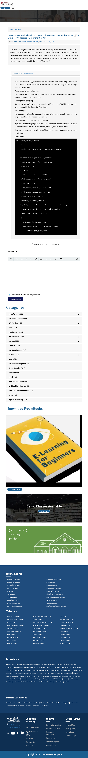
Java (13, 359)
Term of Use (70, 725)
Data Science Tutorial (14, 631)
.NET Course (11, 594)
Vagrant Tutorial (65, 640)
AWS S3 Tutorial (12, 643)
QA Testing (42, 703)
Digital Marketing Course (55, 594)
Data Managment (63, 703)
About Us (29, 745)
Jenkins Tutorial (65, 634)
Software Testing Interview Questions (24, 667)
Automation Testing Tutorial (42, 622)
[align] (21, 259)
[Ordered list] (50, 259)
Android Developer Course (56, 597)
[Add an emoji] (61, 259)
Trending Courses (33, 727)
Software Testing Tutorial (15, 619)
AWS (13, 327)
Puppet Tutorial (65, 625)
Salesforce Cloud (23, 703)
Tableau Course (52, 603)
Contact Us (30, 742)
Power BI (14, 372)
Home (11, 29)
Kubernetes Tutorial (40, 631)
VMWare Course (52, 600)
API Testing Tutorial (66, 622)
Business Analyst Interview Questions (17, 664)
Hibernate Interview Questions (22, 670)
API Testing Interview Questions (46, 673)
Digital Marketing (18, 399)
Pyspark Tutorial (38, 643)
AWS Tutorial (11, 634)
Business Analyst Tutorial (15, 625)
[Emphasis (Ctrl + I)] (31, 259)
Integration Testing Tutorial (69, 628)
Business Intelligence (19, 363)
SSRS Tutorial (11, 640)
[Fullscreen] (77, 259)
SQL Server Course (13, 582)
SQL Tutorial (11, 622)
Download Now (15, 489)
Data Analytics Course (54, 591)
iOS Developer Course (14, 606)
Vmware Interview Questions (58, 670)
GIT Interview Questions (62, 682)
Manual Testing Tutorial (41, 625)
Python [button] (44, 355)
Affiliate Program (52, 741)
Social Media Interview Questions (16, 679)
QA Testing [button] (44, 323)
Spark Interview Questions (40, 670)
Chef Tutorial (64, 631)
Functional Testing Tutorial (42, 616)
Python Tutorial (38, 640)
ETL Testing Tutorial (39, 637)
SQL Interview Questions (44, 667)
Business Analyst (18, 318)
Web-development (18, 381)
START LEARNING (18, 530)
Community (50, 738)
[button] (75, 36)
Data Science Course (54, 588)
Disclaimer (70, 732)
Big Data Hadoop (17, 350)
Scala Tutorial (37, 634)
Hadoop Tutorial (12, 637)
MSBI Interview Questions (60, 679)
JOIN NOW (44, 511)
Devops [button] (44, 341)
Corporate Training (53, 725)
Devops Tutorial (12, 628)
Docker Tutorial (65, 643)
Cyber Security (17, 368)
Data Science (74, 703)
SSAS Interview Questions (64, 673)
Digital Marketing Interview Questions (25, 673)
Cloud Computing (11, 703)
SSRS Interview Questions (50, 676)
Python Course (12, 597)
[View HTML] (11, 259)
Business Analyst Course (55, 579)
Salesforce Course (13, 579)
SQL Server (16, 332)
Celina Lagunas (28, 73)
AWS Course (51, 582)
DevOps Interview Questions (37, 664)
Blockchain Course (13, 600)
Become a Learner (53, 728)
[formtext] (16, 259)
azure (13, 395)
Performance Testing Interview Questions (40, 679)
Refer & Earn (51, 745)
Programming (36, 706)
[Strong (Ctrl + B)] (27, 259)
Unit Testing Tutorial (66, 619)
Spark (13, 377)
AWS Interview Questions (55, 664)
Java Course (11, 591)
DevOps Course (12, 588)
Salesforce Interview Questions (62, 667)
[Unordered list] (46, 259)
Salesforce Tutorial (13, 616)
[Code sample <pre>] (56, 259)
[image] (41, 259)
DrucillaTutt (25, 42)
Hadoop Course (52, 585)
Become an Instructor (50, 733)
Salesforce (18, 29)
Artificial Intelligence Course (56, 606)
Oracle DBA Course (13, 603)
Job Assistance (32, 731)
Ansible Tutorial (65, 637)
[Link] (36, 259)
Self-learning (45, 706)
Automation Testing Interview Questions (25, 682)
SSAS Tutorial (37, 619)
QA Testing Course (13, 585)
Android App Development (21, 390)
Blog (28, 735)
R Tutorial (63, 616)
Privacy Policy (71, 728)
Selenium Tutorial (39, 628)
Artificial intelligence (19, 386)
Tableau (14, 345)
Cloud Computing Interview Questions (30, 676)
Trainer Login (71, 735)
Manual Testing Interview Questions (69, 676)
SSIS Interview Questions (46, 682)
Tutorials (29, 738)
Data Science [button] (44, 337)
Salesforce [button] (44, 314)
